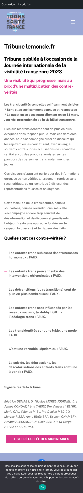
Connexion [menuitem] (8, 4)
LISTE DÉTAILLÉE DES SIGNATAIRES (41, 439)
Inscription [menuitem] (24, 4)
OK (42, 487)
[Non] (78, 477)
